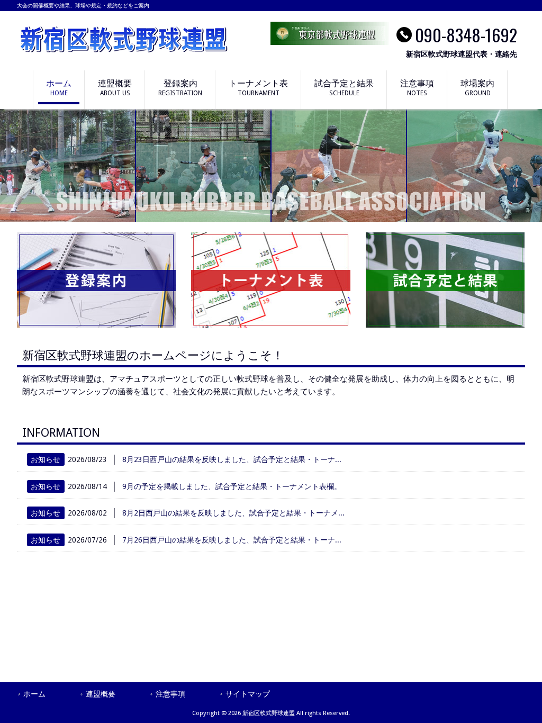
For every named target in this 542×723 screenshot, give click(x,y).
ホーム (34, 694)
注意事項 (170, 694)
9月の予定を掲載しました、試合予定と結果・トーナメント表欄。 (231, 486)
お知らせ (45, 459)
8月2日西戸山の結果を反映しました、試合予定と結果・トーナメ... (233, 513)
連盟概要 (100, 694)
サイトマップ (247, 694)
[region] (271, 165)
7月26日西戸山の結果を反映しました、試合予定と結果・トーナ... (231, 540)
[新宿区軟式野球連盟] (123, 52)
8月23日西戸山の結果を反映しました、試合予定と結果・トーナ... (231, 459)
